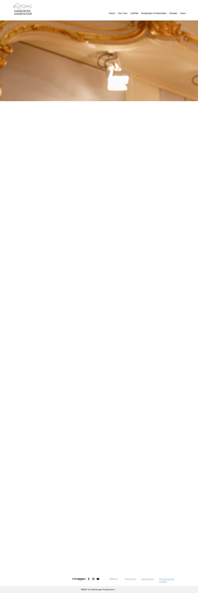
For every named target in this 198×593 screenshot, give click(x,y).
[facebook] (88, 578)
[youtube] (97, 578)
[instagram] (93, 578)
